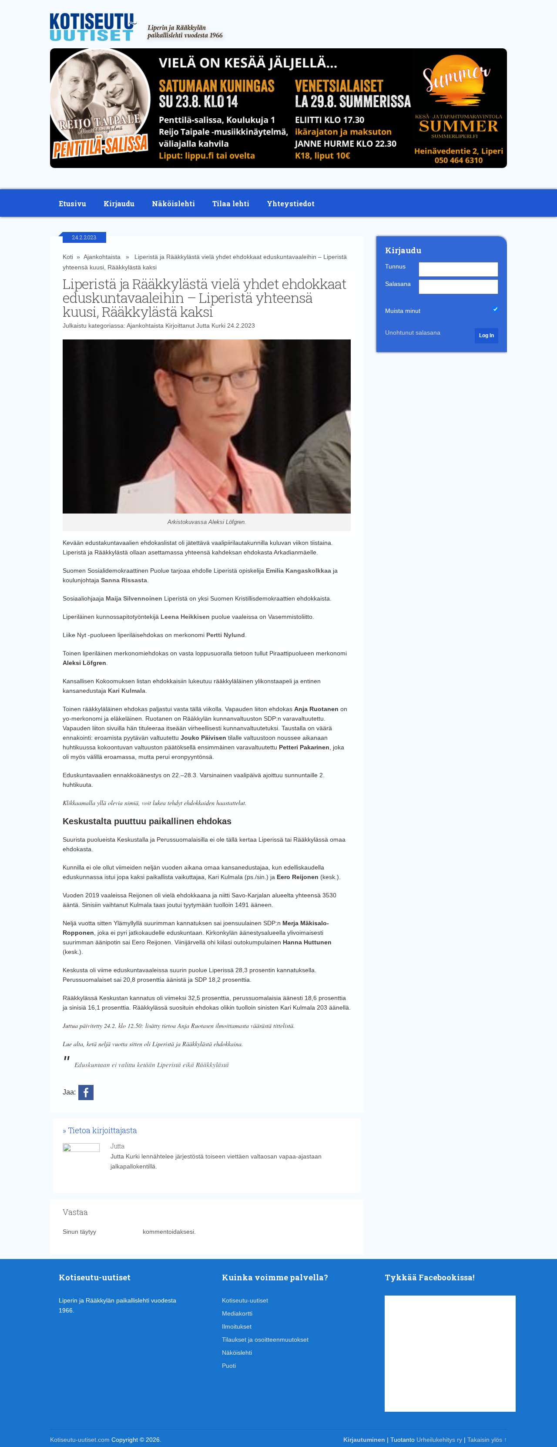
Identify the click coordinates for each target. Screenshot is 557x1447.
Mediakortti (237, 1313)
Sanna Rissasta (124, 580)
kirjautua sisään (119, 1231)
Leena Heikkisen (185, 616)
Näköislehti (173, 203)
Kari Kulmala (126, 690)
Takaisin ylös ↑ (487, 1439)
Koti (68, 256)
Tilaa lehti (230, 203)
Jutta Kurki (210, 325)
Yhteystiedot (291, 203)
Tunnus (395, 266)
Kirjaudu (119, 203)
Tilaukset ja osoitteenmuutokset (265, 1339)
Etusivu (72, 203)
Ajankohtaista (102, 256)
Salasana (398, 283)
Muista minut (402, 310)
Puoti (229, 1365)
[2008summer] (278, 170)
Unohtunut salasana (412, 332)
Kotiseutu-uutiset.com (80, 1439)
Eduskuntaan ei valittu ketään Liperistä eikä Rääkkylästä (151, 1064)
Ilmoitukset (237, 1326)
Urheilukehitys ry (439, 1439)
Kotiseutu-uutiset (245, 1300)
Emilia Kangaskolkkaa (298, 570)
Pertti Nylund (225, 634)
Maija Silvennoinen (134, 598)
